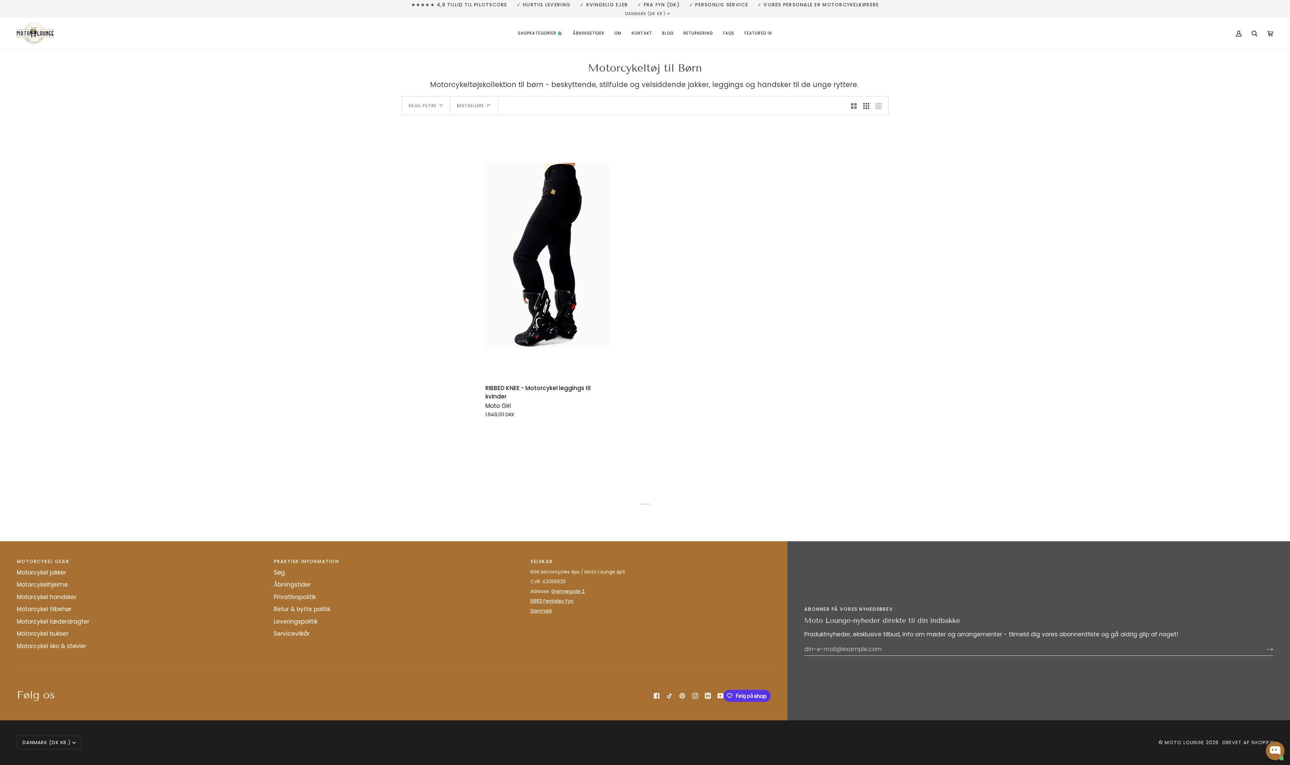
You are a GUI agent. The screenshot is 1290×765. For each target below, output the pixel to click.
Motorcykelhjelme (42, 585)
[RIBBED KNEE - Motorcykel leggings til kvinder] (547, 255)
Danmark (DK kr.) (645, 13)
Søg (279, 572)
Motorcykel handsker (47, 597)
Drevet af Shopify (1247, 742)
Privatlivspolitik (295, 597)
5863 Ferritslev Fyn (551, 601)
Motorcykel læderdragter (53, 622)
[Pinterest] (682, 696)
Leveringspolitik (295, 622)
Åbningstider (292, 585)
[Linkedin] (708, 696)
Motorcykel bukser (43, 634)
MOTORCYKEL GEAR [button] (43, 561)
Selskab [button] (541, 561)
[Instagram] (695, 696)
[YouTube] (721, 696)
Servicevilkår (292, 634)
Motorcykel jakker (41, 572)
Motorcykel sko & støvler (51, 646)
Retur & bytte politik (302, 609)
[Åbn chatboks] (1275, 750)
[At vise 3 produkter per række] (866, 106)
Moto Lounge (1185, 742)
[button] (540, 33)
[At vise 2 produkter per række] (854, 106)
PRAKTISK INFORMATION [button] (306, 561)
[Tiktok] (669, 696)
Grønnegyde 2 (568, 591)
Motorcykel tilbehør (44, 609)
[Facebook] (657, 696)
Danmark (541, 610)
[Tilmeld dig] (1264, 649)
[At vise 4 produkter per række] (880, 106)
